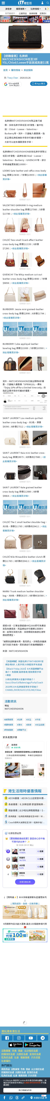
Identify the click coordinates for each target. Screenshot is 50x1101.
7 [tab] (19, 19)
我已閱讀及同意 (25, 1090)
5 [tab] (29, 16)
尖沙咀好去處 (31, 1050)
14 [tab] (27, 22)
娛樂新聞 (33, 13)
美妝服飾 (28, 70)
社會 (16, 1057)
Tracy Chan (12, 77)
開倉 (20, 1050)
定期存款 (44, 13)
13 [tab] (24, 22)
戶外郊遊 (35, 1057)
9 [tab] (24, 19)
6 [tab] (32, 16)
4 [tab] (27, 16)
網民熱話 (5, 1069)
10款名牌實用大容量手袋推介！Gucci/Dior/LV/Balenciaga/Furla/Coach (24, 681)
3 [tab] (24, 16)
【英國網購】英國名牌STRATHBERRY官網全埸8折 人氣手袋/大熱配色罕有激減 (24, 663)
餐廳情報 (24, 1057)
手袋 (38, 719)
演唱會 (8, 8)
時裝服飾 (9, 729)
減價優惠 (9, 719)
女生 (29, 719)
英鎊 (29, 724)
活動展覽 (5, 1050)
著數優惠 (9, 724)
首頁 (5, 70)
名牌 (20, 719)
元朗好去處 (22, 1054)
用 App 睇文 (40, 83)
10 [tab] (27, 19)
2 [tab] (21, 16)
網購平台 (22, 729)
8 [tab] (21, 19)
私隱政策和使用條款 (32, 1082)
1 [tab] (19, 16)
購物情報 (15, 70)
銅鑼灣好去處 (8, 1054)
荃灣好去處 (35, 1054)
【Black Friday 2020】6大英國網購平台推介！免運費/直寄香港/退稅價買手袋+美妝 (24, 672)
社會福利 (5, 1060)
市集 (14, 1050)
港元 (20, 724)
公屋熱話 (23, 13)
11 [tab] (29, 19)
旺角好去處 (7, 1057)
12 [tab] (32, 19)
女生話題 (40, 724)
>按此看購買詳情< (21, 213)
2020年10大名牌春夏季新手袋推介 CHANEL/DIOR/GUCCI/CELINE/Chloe (23, 688)
